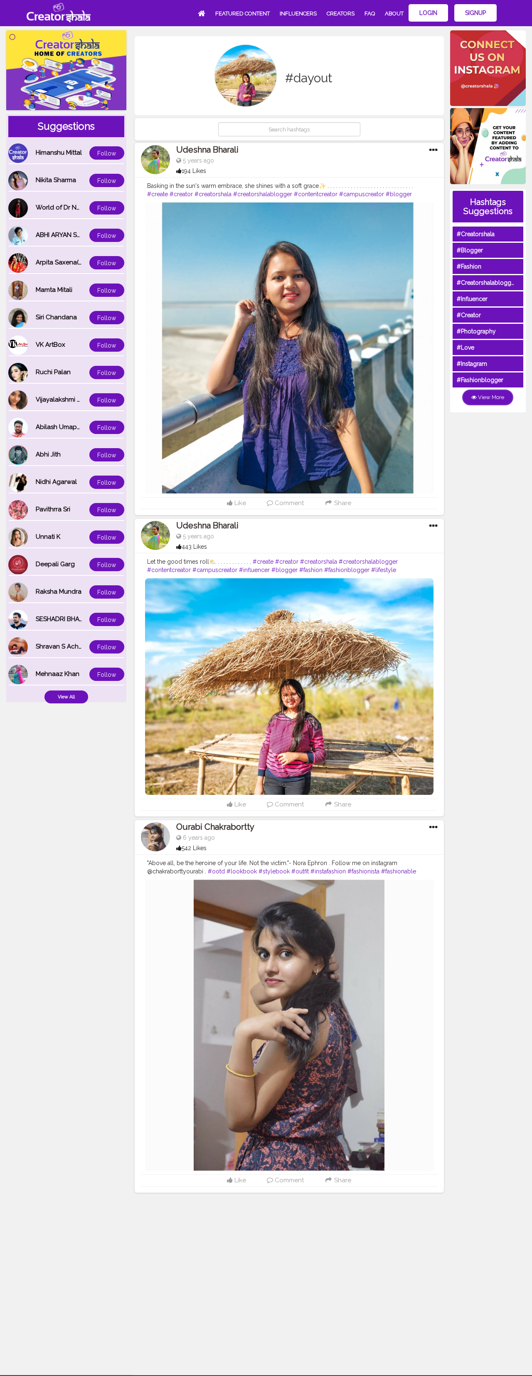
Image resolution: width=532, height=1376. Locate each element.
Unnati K (48, 536)
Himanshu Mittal (59, 152)
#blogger (399, 194)
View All (66, 697)
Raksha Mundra (58, 591)
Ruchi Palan (53, 372)
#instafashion (328, 871)
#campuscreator (361, 194)
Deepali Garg (55, 564)
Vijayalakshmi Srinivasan (71, 399)
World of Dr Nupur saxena (74, 207)
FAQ (370, 13)
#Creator (469, 315)
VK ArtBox (50, 344)
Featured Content (242, 13)
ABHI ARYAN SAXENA (66, 235)
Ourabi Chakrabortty (215, 827)
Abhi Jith (48, 454)
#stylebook (274, 871)
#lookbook (242, 871)
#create (157, 194)
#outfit (300, 871)
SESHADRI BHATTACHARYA (75, 619)
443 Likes (194, 546)
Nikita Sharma (56, 180)
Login (428, 13)
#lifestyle (383, 570)
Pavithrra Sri (53, 509)
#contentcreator (315, 194)
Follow (106, 153)
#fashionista (363, 871)
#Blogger (470, 250)
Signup (475, 13)
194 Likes (194, 171)
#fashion (311, 570)
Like (239, 503)
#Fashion (469, 266)
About (394, 13)
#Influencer (472, 299)
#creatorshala (213, 194)
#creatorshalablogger (262, 194)
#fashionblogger (346, 570)
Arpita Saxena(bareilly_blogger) (83, 262)
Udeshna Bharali (207, 150)
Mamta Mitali (54, 289)
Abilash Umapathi (62, 427)
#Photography (476, 331)
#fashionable (398, 871)
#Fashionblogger (480, 380)
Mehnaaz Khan (57, 674)
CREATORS (341, 13)
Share (341, 503)
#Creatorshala (476, 234)
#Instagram (472, 363)
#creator (181, 194)
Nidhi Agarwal (56, 482)
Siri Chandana (56, 317)
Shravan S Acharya (63, 646)
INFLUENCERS (298, 13)
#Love (465, 347)
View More (490, 397)
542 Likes (194, 848)
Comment (288, 503)
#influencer (254, 570)
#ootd (216, 871)
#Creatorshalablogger (487, 282)
